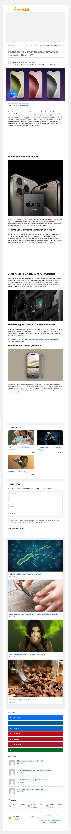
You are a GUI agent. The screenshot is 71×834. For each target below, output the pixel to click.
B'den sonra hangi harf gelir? (17, 528)
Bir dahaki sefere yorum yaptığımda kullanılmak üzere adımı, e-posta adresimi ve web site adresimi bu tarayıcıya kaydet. (35, 521)
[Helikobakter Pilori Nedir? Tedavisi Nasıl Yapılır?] (35, 559)
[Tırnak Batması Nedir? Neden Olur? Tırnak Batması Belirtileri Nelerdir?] (35, 599)
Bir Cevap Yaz (15, 484)
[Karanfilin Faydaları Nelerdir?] (35, 682)
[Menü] (9, 9)
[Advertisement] (35, 27)
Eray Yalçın (16, 62)
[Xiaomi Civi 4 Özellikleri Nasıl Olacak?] (21, 441)
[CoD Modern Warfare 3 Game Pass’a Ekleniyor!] (50, 441)
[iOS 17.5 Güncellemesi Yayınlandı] (21, 465)
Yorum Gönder (14, 534)
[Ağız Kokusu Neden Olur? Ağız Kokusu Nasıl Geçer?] (35, 639)
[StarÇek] (21, 9)
